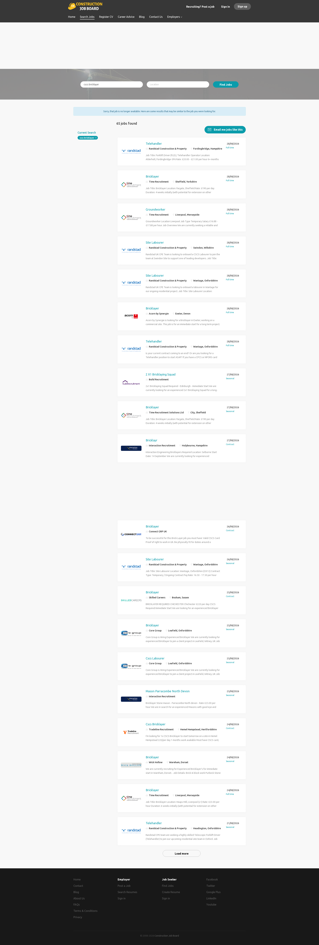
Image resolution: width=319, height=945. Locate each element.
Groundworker (155, 209)
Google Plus (213, 892)
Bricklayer (152, 176)
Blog (76, 892)
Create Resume (171, 892)
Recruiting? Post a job (200, 6)
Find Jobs (226, 84)
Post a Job (124, 885)
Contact (78, 885)
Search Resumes (127, 892)
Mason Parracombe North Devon (168, 691)
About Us (79, 898)
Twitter (210, 885)
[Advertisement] (159, 45)
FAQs (76, 904)
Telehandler (154, 143)
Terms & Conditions (85, 910)
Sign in (225, 6)
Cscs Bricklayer (155, 724)
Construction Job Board (167, 935)
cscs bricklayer (87, 138)
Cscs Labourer (155, 658)
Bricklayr (151, 440)
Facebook (212, 879)
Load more (182, 853)
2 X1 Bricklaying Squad (160, 374)
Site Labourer (155, 242)
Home (77, 879)
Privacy (77, 917)
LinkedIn (211, 898)
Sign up (242, 6)
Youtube (211, 904)
